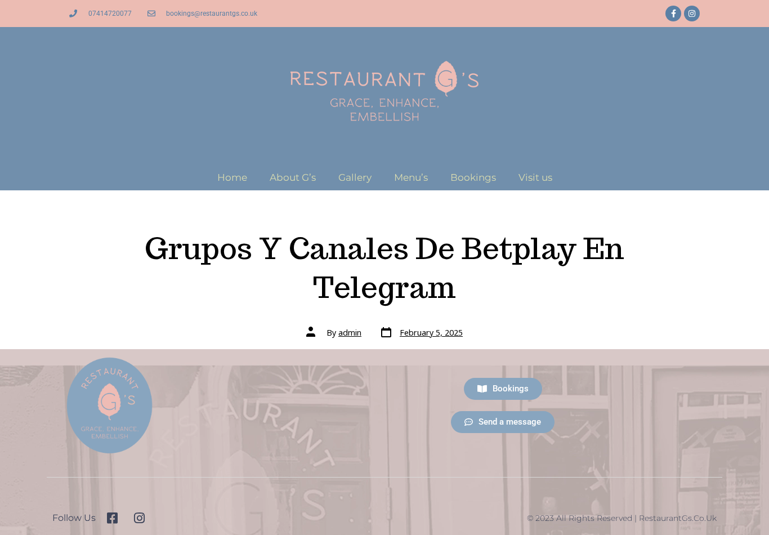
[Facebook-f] (673, 13)
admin (349, 332)
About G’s (293, 177)
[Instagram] (692, 13)
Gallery (355, 177)
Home (232, 177)
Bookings (473, 177)
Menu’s (411, 177)
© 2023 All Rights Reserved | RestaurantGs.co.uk (622, 518)
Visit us (535, 177)
